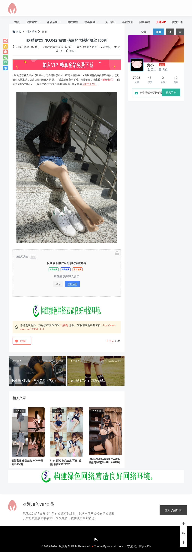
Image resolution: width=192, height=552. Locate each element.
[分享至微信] (5, 57)
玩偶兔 (64, 325)
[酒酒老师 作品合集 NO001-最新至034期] (28, 431)
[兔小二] (137, 64)
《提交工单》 (89, 84)
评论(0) (107, 47)
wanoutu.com (115, 546)
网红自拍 (73, 22)
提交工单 (177, 22)
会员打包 (127, 22)
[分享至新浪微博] (5, 41)
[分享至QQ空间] (5, 46)
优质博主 (31, 22)
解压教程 (144, 22)
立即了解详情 (173, 510)
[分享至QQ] (5, 52)
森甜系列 (52, 22)
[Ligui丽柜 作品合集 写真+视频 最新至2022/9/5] (66, 431)
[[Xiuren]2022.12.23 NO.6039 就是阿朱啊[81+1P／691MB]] (105, 431)
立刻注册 (72, 284)
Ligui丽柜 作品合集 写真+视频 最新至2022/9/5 (65, 462)
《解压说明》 (107, 79)
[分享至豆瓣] (5, 62)
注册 (158, 32)
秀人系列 (92, 47)
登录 (143, 32)
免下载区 (110, 22)
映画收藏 (90, 22)
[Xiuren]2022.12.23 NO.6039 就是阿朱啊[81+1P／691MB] (104, 460)
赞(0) (72, 51)
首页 (17, 22)
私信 (165, 69)
